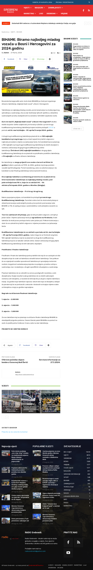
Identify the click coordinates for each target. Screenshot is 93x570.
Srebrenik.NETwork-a (36, 565)
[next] (89, 23)
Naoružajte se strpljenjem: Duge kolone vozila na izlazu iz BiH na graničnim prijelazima (81, 58)
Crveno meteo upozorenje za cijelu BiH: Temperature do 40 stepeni (39, 23)
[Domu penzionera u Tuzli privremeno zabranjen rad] (6, 521)
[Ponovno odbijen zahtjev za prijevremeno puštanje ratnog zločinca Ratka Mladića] (37, 468)
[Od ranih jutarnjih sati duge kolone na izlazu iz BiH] (68, 67)
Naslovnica (5, 32)
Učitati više (76, 129)
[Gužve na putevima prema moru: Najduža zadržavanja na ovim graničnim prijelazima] (68, 87)
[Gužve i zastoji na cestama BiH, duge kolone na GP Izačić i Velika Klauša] (68, 77)
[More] (49, 59)
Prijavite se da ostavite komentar (15, 432)
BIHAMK (19, 32)
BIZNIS (11, 401)
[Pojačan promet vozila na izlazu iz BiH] (68, 120)
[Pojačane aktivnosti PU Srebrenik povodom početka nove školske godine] (31, 401)
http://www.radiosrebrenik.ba (24, 374)
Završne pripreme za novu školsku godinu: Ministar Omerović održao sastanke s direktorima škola (51, 455)
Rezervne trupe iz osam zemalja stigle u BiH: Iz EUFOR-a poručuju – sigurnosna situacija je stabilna (51, 483)
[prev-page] (3, 417)
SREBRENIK (30, 404)
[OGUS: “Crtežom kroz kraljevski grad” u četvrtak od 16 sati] (37, 506)
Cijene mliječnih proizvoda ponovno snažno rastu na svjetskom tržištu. (51, 495)
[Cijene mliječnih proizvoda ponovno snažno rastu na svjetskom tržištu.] (37, 495)
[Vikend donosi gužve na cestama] (68, 98)
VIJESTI (13, 32)
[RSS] (89, 10)
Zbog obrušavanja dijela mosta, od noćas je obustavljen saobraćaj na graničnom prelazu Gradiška (81, 110)
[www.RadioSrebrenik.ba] (12, 538)
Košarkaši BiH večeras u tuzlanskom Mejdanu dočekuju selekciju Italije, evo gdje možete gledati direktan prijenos (50, 408)
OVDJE (51, 127)
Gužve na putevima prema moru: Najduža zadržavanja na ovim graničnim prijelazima (82, 88)
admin (6, 52)
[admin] (8, 373)
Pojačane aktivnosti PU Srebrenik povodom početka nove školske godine (31, 409)
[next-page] (7, 417)
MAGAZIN (50, 402)
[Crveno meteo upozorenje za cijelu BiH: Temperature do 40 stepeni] (6, 497)
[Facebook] (83, 10)
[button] (89, 2)
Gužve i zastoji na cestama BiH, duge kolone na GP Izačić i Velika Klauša (82, 78)
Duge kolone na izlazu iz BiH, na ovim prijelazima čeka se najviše (81, 47)
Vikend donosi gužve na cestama (81, 98)
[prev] (85, 23)
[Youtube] (68, 552)
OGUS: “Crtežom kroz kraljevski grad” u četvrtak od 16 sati (51, 506)
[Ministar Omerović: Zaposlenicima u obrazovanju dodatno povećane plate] (6, 508)
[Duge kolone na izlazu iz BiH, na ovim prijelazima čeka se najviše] (68, 47)
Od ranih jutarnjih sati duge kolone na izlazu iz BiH (81, 68)
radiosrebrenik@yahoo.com (35, 551)
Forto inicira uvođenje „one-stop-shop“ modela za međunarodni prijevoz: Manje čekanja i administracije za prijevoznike (11, 407)
